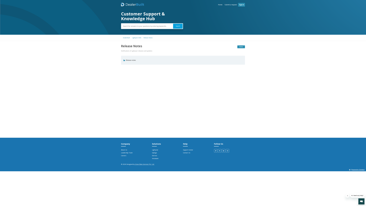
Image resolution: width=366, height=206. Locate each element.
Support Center (188, 150)
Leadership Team (127, 153)
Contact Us (186, 153)
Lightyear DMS (136, 38)
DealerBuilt (126, 38)
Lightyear (155, 150)
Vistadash (155, 158)
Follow (241, 47)
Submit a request (231, 5)
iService (154, 156)
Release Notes (148, 38)
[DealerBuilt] (132, 6)
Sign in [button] (241, 5)
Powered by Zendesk (358, 170)
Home (220, 5)
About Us (124, 150)
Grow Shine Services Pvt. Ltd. (144, 164)
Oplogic (154, 153)
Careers (123, 156)
